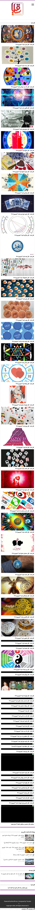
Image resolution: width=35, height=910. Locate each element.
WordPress (14, 901)
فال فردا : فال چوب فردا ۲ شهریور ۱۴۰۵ (25, 320)
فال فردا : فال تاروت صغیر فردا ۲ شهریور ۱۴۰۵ (23, 773)
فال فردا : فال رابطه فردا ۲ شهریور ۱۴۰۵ (25, 384)
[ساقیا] (17, 9)
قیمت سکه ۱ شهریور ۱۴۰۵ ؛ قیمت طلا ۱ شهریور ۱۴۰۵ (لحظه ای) (13, 848)
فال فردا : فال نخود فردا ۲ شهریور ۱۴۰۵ (25, 648)
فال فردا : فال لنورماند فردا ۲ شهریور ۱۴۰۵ (24, 696)
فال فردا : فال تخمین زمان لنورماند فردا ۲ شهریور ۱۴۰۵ (21, 803)
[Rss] (19, 904)
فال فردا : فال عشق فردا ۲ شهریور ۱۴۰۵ (25, 490)
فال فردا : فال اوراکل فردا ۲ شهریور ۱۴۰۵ (24, 675)
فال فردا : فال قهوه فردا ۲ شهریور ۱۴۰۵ (25, 783)
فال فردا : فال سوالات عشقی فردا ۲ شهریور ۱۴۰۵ (22, 706)
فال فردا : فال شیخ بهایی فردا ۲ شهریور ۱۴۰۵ (23, 129)
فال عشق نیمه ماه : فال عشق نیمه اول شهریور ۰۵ (12, 874)
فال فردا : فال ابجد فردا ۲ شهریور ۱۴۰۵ (25, 257)
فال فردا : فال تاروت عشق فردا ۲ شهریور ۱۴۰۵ (23, 172)
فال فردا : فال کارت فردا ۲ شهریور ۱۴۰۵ (25, 798)
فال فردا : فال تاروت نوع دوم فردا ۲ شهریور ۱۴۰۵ (22, 214)
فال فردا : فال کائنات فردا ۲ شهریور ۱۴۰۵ (24, 532)
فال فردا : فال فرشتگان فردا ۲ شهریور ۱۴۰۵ (24, 596)
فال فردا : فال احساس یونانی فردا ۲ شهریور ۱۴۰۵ (22, 778)
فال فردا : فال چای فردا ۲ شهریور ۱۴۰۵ (25, 299)
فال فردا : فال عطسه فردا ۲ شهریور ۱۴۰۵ (24, 643)
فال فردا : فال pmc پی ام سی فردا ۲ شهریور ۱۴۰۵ (22, 736)
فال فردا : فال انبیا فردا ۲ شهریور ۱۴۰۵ (25, 447)
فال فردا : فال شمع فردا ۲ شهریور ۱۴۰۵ (25, 151)
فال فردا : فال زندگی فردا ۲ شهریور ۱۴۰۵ (24, 363)
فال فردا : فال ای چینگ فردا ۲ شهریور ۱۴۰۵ (24, 670)
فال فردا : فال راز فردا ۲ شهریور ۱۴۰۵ (25, 793)
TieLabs (28, 901)
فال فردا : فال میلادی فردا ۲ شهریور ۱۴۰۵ (24, 193)
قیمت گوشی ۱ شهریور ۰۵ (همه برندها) (22, 855)
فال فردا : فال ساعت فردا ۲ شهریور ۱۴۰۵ (24, 575)
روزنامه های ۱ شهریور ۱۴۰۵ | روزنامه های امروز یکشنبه (13, 836)
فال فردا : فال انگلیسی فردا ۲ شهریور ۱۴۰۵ (24, 617)
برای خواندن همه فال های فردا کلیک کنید (17, 888)
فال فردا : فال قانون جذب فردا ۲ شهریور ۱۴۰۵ (23, 108)
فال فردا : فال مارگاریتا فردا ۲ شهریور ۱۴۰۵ (24, 235)
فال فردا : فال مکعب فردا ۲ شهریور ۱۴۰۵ (24, 469)
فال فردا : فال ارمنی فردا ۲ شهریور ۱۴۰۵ (25, 45)
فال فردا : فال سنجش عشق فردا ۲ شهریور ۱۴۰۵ (23, 553)
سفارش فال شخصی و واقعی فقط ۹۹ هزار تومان (22, 824)
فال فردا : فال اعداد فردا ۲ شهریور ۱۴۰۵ (25, 726)
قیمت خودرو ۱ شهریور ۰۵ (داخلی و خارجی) (14, 860)
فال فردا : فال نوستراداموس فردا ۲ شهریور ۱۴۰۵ (23, 788)
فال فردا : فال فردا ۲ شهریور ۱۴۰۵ (26, 711)
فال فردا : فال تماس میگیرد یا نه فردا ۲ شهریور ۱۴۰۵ (22, 511)
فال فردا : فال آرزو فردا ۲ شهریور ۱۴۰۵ (25, 752)
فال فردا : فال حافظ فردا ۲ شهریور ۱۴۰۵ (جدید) (23, 746)
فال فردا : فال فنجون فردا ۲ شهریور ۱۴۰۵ (24, 638)
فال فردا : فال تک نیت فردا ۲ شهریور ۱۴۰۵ (24, 731)
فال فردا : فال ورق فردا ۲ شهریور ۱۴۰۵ (25, 426)
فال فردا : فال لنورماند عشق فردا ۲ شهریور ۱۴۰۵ (23, 405)
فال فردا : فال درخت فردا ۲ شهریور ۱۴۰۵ (24, 66)
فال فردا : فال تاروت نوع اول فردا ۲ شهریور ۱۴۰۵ (22, 741)
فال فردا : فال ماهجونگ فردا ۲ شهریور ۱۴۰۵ (24, 278)
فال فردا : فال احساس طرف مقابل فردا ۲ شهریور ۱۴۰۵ (21, 701)
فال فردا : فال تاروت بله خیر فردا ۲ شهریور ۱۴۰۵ (23, 341)
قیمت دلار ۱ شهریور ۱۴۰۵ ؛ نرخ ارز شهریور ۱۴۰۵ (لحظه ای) (18, 843)
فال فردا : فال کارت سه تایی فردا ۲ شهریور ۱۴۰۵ (23, 716)
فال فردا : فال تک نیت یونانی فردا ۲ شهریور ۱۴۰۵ (22, 87)
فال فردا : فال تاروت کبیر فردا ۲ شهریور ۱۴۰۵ (23, 721)
